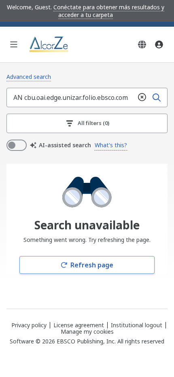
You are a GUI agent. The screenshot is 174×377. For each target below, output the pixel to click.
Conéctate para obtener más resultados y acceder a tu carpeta (108, 11)
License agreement (78, 325)
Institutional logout (136, 325)
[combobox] (71, 97)
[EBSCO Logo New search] (49, 44)
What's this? (111, 145)
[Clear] (142, 97)
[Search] (156, 97)
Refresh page (91, 265)
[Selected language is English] (142, 44)
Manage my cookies (87, 331)
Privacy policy (29, 325)
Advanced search (28, 76)
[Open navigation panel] (13, 44)
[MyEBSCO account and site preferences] (159, 44)
